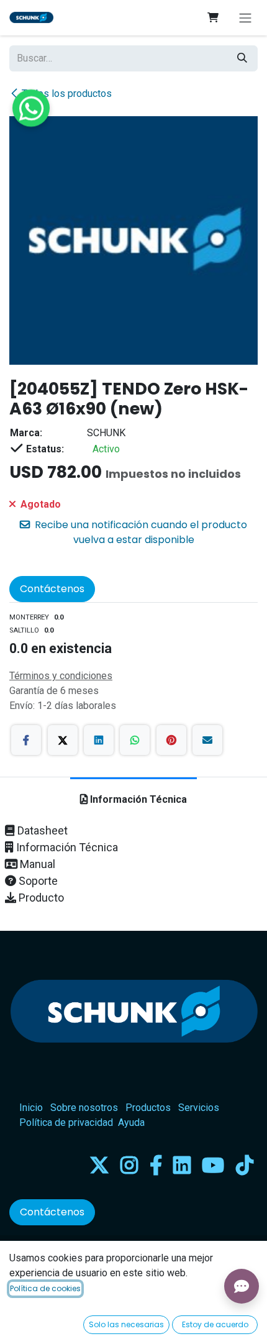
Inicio (31, 1107)
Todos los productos (67, 93)
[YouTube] (213, 1165)
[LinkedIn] (99, 740)
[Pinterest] (171, 740)
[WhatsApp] (135, 740)
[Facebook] (26, 740)
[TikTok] (244, 1165)
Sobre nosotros (84, 1107)
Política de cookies (45, 1288)
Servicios (198, 1107)
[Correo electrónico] (207, 740)
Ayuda (131, 1122)
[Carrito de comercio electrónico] (213, 17)
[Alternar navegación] (245, 17)
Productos (148, 1107)
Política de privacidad (66, 1122)
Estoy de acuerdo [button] (215, 1324)
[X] (63, 740)
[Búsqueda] (242, 58)
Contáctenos (52, 589)
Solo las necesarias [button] (126, 1324)
